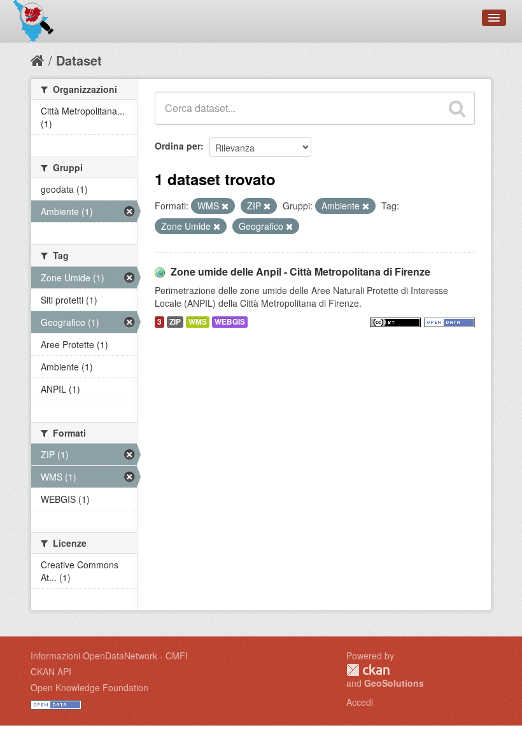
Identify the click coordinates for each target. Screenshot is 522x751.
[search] (457, 108)
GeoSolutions (394, 683)
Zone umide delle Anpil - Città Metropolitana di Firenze (300, 271)
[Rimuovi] (225, 206)
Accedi (359, 702)
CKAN (368, 670)
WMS (197, 321)
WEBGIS (230, 321)
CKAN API (51, 671)
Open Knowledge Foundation (89, 687)
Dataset (79, 60)
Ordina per (178, 145)
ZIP (175, 321)
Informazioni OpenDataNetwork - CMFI (109, 655)
